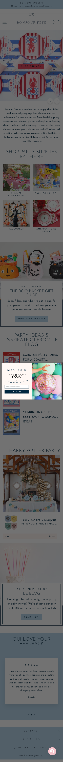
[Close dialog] (59, 364)
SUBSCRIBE (16, 391)
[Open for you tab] (52, 751)
